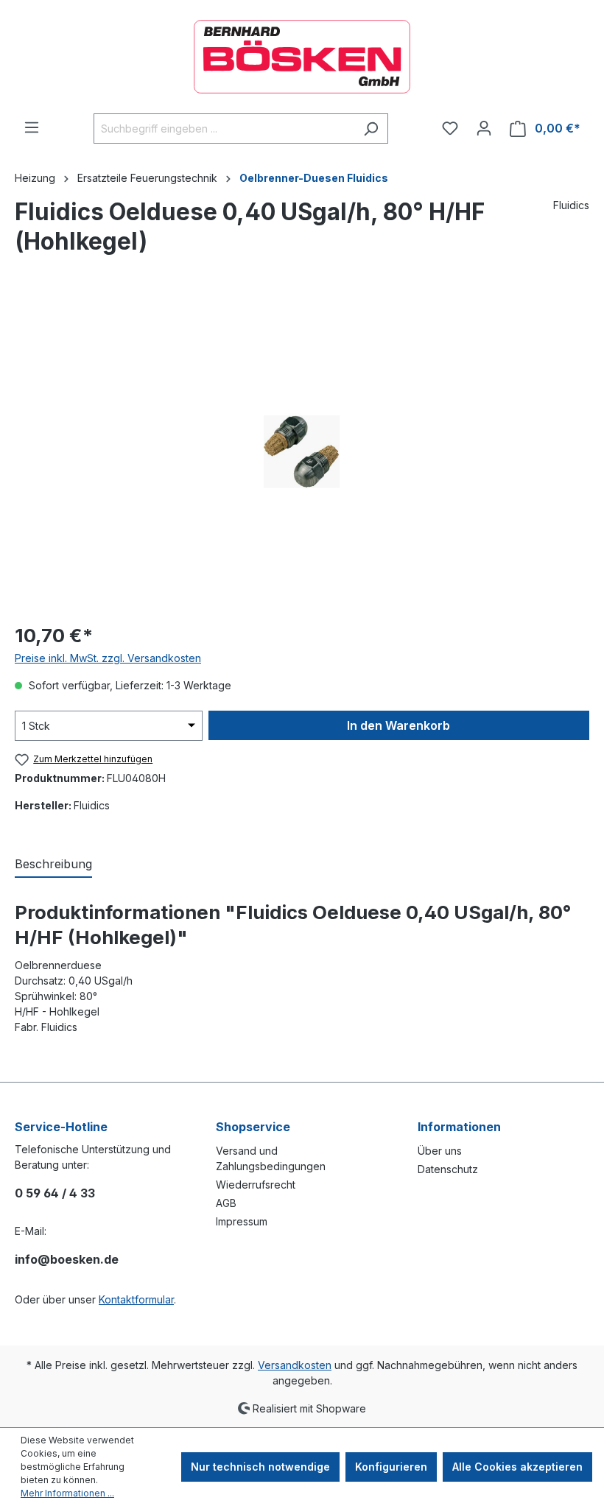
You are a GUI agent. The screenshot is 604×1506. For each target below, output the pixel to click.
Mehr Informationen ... (67, 1493)
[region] (302, 451)
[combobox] (224, 128)
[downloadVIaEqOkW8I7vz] (302, 451)
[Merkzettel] (450, 128)
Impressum (241, 1221)
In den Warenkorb (398, 725)
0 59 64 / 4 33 (55, 1193)
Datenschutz (448, 1169)
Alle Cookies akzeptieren (517, 1466)
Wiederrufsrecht (255, 1184)
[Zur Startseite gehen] (302, 57)
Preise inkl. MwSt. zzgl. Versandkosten (108, 658)
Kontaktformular (136, 1299)
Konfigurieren (391, 1466)
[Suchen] (371, 128)
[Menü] (32, 127)
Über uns (440, 1150)
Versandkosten (294, 1365)
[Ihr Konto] (484, 128)
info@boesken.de (67, 1259)
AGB (226, 1203)
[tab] (53, 864)
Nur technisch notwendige (260, 1466)
